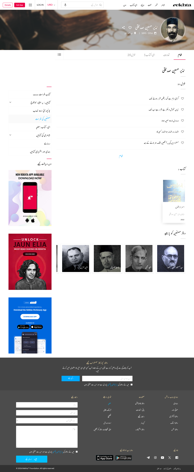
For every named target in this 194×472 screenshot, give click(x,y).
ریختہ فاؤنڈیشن (139, 403)
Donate (8, 5)
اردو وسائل (107, 423)
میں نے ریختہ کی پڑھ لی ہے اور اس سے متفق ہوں (106, 384)
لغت (149, 5)
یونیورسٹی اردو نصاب (41, 110)
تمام (180, 55)
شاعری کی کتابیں (43, 135)
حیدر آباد (130, 33)
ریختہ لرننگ (174, 423)
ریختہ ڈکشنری (173, 416)
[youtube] (162, 457)
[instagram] (155, 457)
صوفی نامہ (175, 410)
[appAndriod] (123, 457)
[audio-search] (65, 5)
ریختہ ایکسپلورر (139, 429)
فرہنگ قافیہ (107, 410)
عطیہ (109, 403)
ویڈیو (142, 5)
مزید (124, 5)
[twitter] (169, 457)
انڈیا (126, 33)
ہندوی (176, 403)
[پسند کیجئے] (130, 27)
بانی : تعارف (140, 410)
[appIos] (104, 457)
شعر (156, 5)
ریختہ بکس (174, 429)
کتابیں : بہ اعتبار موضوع (40, 102)
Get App (19, 5)
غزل (131, 55)
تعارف (166, 55)
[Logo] (182, 5)
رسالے (47, 143)
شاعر (163, 5)
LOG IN (40, 4)
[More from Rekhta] (30, 5)
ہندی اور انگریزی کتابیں (40, 151)
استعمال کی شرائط (167, 469)
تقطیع (109, 416)
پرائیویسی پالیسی (113, 384)
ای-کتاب (149, 55)
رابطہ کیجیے (141, 416)
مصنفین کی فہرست (42, 119)
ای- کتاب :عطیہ (43, 127)
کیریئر (142, 423)
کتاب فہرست (41, 94)
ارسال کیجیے (28, 459)
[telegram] (148, 457)
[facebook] (176, 457)
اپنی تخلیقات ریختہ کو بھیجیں (102, 429)
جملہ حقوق (159, 469)
